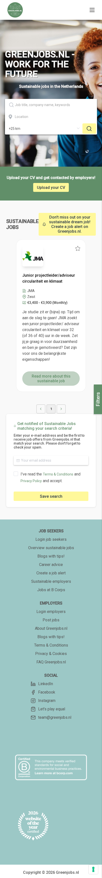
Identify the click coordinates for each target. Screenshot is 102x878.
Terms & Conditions (58, 474)
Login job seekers (51, 539)
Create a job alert (51, 573)
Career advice (51, 564)
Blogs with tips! (51, 556)
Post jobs (51, 620)
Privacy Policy (31, 481)
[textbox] (51, 105)
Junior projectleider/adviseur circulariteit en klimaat (48, 278)
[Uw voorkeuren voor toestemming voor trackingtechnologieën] (93, 869)
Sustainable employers (51, 581)
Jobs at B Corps (51, 589)
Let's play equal (51, 709)
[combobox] (51, 105)
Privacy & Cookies (51, 653)
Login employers (51, 611)
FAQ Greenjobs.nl (51, 662)
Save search (51, 496)
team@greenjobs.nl (54, 717)
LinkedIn (45, 683)
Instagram (46, 700)
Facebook (46, 692)
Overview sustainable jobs (51, 547)
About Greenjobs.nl (51, 628)
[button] (40, 409)
